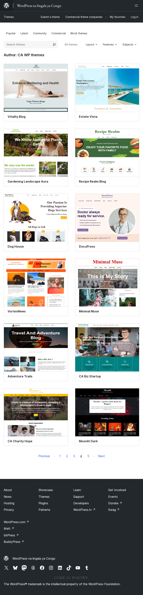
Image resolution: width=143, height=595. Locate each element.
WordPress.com (16, 522)
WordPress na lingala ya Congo (33, 558)
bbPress (11, 535)
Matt (9, 528)
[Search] (54, 44)
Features (108, 44)
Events (113, 497)
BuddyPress (14, 542)
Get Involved (117, 490)
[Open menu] (137, 5)
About (8, 490)
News (8, 497)
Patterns (44, 510)
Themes (9, 16)
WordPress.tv (84, 510)
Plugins (43, 503)
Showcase (46, 490)
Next (101, 456)
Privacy (9, 510)
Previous (44, 456)
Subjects (128, 44)
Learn (77, 490)
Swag (114, 510)
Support (78, 497)
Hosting (9, 503)
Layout (90, 44)
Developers (81, 503)
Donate (115, 503)
